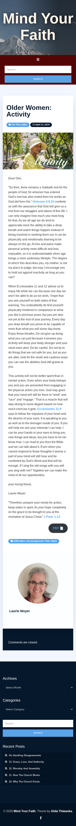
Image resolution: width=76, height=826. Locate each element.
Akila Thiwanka (61, 811)
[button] (38, 59)
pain (47, 541)
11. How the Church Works (24, 775)
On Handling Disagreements (25, 755)
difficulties (19, 541)
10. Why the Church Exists (24, 781)
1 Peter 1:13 (52, 516)
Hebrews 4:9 (41, 201)
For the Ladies (19, 124)
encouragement (35, 541)
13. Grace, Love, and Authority (26, 761)
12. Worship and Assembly (24, 768)
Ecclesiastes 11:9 (49, 409)
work (54, 541)
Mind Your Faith (25, 811)
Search (38, 79)
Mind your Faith (38, 26)
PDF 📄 (58, 528)
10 (52, 201)
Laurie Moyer (19, 611)
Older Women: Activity (29, 111)
